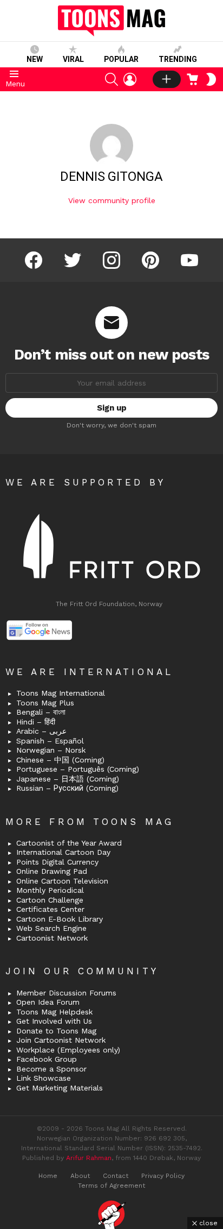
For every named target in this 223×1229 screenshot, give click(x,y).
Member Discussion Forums (66, 992)
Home (47, 1176)
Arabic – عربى (41, 731)
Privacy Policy (163, 1176)
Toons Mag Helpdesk (54, 1011)
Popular (121, 59)
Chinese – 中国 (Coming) (60, 759)
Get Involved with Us (54, 1021)
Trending (178, 59)
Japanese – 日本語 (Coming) (67, 778)
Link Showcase (43, 1078)
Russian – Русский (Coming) (67, 788)
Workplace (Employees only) (68, 1049)
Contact (115, 1176)
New (35, 59)
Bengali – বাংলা (40, 712)
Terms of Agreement (111, 1185)
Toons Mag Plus (45, 702)
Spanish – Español (50, 740)
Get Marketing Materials (59, 1087)
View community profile (111, 200)
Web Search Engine (51, 928)
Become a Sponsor (51, 1068)
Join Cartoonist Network (61, 1040)
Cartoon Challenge (49, 900)
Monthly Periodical (50, 890)
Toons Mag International (60, 693)
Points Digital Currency (57, 862)
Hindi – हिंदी (35, 721)
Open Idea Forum (48, 1002)
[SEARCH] (111, 79)
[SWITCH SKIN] (211, 79)
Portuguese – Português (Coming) (77, 769)
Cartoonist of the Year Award (69, 843)
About (80, 1176)
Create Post (167, 79)
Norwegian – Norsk (51, 750)
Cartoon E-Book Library (59, 919)
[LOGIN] (129, 79)
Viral (73, 59)
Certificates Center (50, 909)
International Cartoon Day (63, 852)
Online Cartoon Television (62, 881)
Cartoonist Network (52, 938)
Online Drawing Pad (51, 871)
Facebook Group (46, 1059)
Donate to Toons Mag (56, 1030)
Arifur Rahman (89, 1158)
